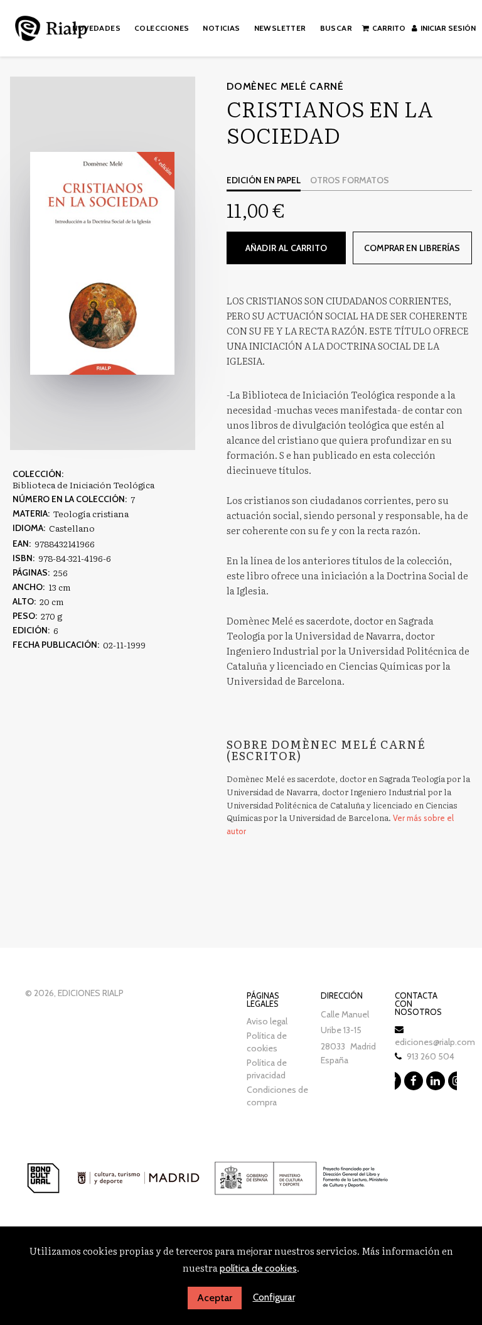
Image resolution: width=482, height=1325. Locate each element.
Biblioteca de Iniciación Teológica (83, 484)
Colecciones (161, 28)
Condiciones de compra (277, 1096)
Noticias (221, 28)
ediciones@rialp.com (435, 1042)
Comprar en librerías (412, 248)
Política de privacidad (267, 1069)
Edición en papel (264, 180)
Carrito (388, 28)
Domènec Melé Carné (285, 86)
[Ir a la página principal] (51, 26)
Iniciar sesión (448, 28)
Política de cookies (267, 1042)
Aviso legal (267, 1021)
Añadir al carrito (286, 248)
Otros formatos (349, 180)
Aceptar (214, 1298)
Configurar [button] (274, 1297)
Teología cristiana (91, 513)
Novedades (96, 28)
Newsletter (280, 28)
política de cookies (258, 1268)
